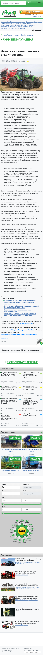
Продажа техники (26, 323)
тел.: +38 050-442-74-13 (31, 650)
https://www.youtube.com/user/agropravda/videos (19, 334)
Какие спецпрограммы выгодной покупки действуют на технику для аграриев (20, 314)
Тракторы (18, 562)
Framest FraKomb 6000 (27, 587)
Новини (16, 35)
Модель (26, 484)
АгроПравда (8, 35)
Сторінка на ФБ (6, 652)
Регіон (4, 491)
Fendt (21, 600)
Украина (3, 341)
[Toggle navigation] (39, 3)
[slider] (2, 504)
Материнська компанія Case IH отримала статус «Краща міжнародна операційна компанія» (19, 302)
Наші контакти (28, 648)
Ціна (3, 507)
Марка (4, 484)
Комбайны (34, 600)
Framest (17, 587)
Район (25, 491)
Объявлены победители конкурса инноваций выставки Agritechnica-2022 (21, 307)
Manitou (17, 575)
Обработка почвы (27, 562)
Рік (3, 497)
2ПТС (16, 600)
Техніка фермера (27, 35)
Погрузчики (24, 575)
